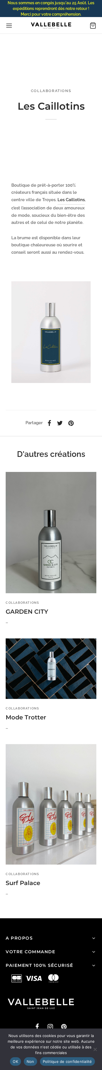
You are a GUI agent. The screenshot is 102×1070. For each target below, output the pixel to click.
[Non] (95, 1049)
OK (15, 1061)
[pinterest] (63, 1027)
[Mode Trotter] (51, 668)
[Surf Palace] (51, 804)
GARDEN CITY (27, 611)
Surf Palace (23, 882)
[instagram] (50, 1027)
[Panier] (93, 25)
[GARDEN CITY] (51, 532)
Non (30, 1061)
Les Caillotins (71, 199)
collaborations (51, 91)
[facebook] (37, 1027)
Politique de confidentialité (67, 1061)
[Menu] (9, 25)
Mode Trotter (26, 717)
